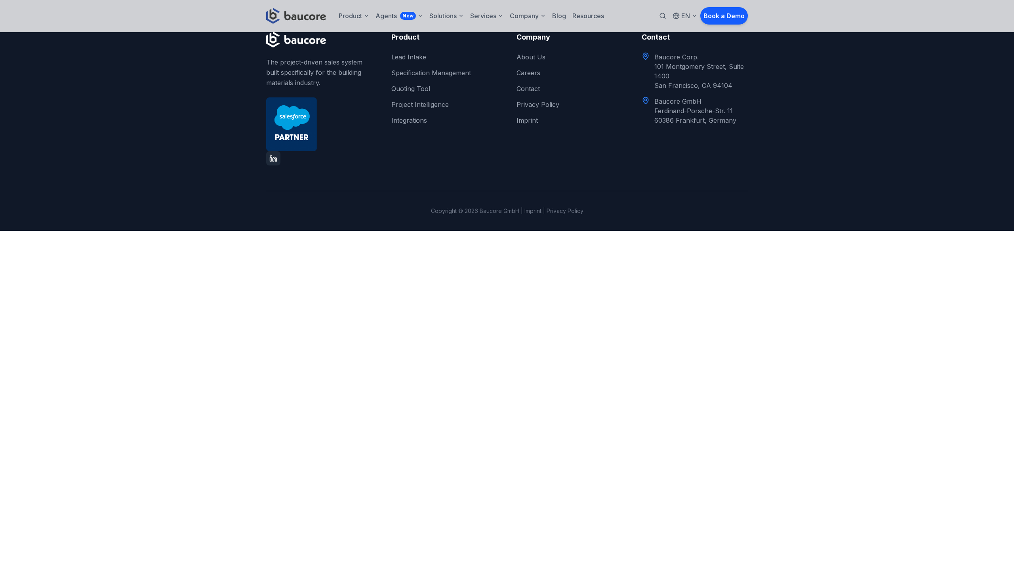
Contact (528, 89)
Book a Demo (724, 16)
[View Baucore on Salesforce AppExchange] (319, 124)
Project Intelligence (420, 104)
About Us (531, 57)
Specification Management (431, 73)
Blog (559, 16)
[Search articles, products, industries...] (662, 16)
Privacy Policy (538, 104)
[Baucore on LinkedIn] (273, 158)
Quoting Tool (410, 89)
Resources (588, 16)
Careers (528, 73)
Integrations (409, 120)
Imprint (527, 120)
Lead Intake (408, 57)
